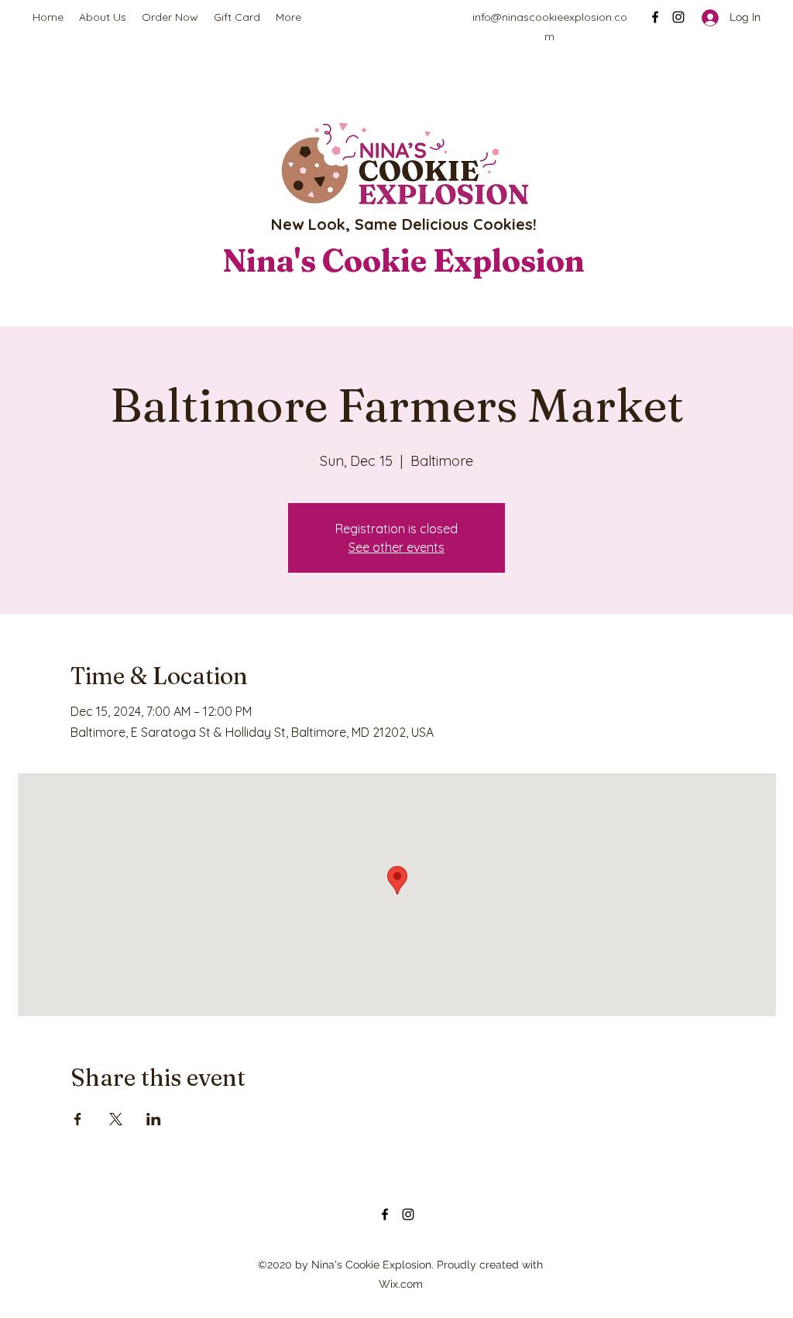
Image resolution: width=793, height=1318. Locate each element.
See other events (396, 547)
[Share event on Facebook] (77, 1119)
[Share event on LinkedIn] (153, 1119)
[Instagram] (678, 17)
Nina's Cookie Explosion (403, 260)
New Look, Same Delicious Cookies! (404, 224)
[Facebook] (655, 17)
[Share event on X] (115, 1119)
